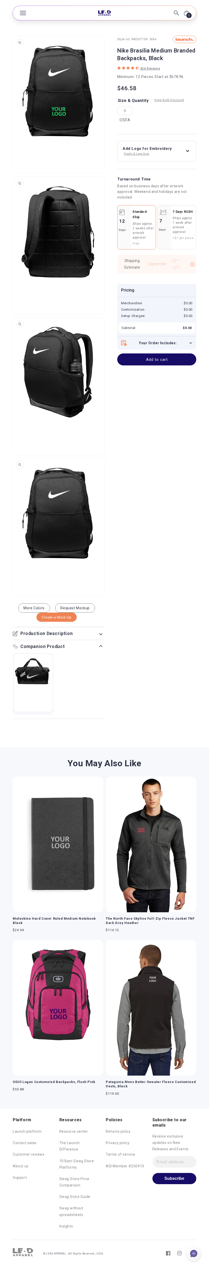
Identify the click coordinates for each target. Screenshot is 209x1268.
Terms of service (120, 1154)
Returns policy (118, 1131)
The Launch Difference (69, 1146)
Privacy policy (117, 1143)
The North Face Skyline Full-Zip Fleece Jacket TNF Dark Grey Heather (150, 921)
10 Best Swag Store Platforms (76, 1164)
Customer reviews (29, 1154)
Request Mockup (74, 608)
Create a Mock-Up (56, 617)
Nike (153, 39)
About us (21, 1166)
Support (20, 1177)
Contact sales (25, 1143)
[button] (23, 13)
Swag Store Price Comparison (74, 1182)
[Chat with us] (194, 1253)
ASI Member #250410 (125, 1166)
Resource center (73, 1131)
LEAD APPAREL (56, 1253)
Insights (66, 1226)
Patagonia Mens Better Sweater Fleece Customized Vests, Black (151, 1084)
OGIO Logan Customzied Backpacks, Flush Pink (54, 1082)
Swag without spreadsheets (71, 1211)
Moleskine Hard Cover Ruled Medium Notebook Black (54, 921)
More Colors (34, 608)
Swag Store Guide (75, 1197)
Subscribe (174, 1178)
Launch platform (27, 1131)
